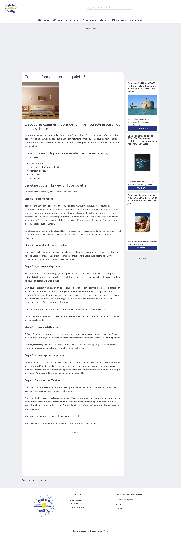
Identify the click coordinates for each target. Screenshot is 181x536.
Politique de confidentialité (129, 494)
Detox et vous (76, 503)
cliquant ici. (96, 423)
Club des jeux (76, 499)
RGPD (119, 509)
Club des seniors (77, 507)
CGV (118, 504)
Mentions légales (124, 499)
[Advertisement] (90, 51)
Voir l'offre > (142, 128)
